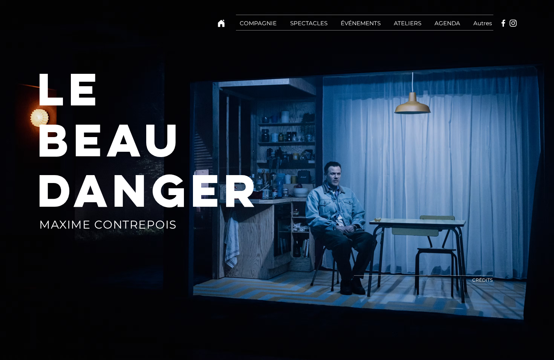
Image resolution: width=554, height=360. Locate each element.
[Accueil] (221, 23)
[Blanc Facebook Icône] (503, 23)
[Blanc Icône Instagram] (513, 23)
